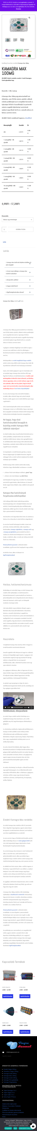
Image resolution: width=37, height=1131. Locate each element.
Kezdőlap (4, 63)
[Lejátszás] (5, 707)
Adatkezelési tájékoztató (9, 1104)
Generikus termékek (12, 63)
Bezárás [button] (18, 9)
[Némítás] (29, 707)
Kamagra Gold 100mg (10, 1073)
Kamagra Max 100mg (10, 1075)
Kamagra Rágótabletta (10, 1082)
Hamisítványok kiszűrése (9, 1114)
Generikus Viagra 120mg (11, 1071)
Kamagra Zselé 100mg (10, 1078)
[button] (29, 17)
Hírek (3, 1116)
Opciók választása (7, 996)
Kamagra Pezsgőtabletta (11, 1080)
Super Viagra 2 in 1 (9, 1092)
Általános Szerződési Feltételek (11, 1106)
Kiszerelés (5, 216)
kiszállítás (28, 118)
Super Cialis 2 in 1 (9, 1094)
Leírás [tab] (4, 242)
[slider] (17, 707)
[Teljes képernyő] (31, 707)
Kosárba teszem (20, 229)
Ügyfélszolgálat (6, 1056)
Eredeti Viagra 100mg (10, 1069)
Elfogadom (8, 1128)
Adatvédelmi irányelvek (26, 1128)
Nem (15, 1128)
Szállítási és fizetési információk (11, 1110)
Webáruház (5, 1108)
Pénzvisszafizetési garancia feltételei (13, 1112)
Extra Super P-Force (10, 1097)
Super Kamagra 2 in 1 (10, 1090)
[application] (18, 700)
